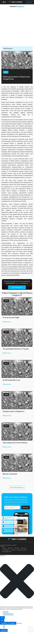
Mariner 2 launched (10, 474)
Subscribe (29, 2)
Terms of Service (13, 609)
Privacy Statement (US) (6, 551)
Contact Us (18, 287)
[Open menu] (5, 2)
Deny (2, 620)
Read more (7, 322)
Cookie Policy (23, 548)
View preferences (4, 623)
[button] (17, 581)
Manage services (6, 612)
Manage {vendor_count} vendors (8, 613)
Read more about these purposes (8, 614)
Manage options (5, 611)
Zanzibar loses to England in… (14, 411)
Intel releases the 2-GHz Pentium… (15, 443)
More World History (17, 487)
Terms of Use (10, 548)
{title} (4, 625)
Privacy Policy (16, 548)
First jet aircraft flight (11, 318)
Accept (2, 617)
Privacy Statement (5, 549)
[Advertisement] (17, 28)
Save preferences (12, 623)
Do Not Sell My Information (22, 549)
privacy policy (17, 509)
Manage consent (3, 630)
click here (18, 283)
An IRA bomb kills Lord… (12, 380)
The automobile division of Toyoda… (16, 349)
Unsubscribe (13, 549)
